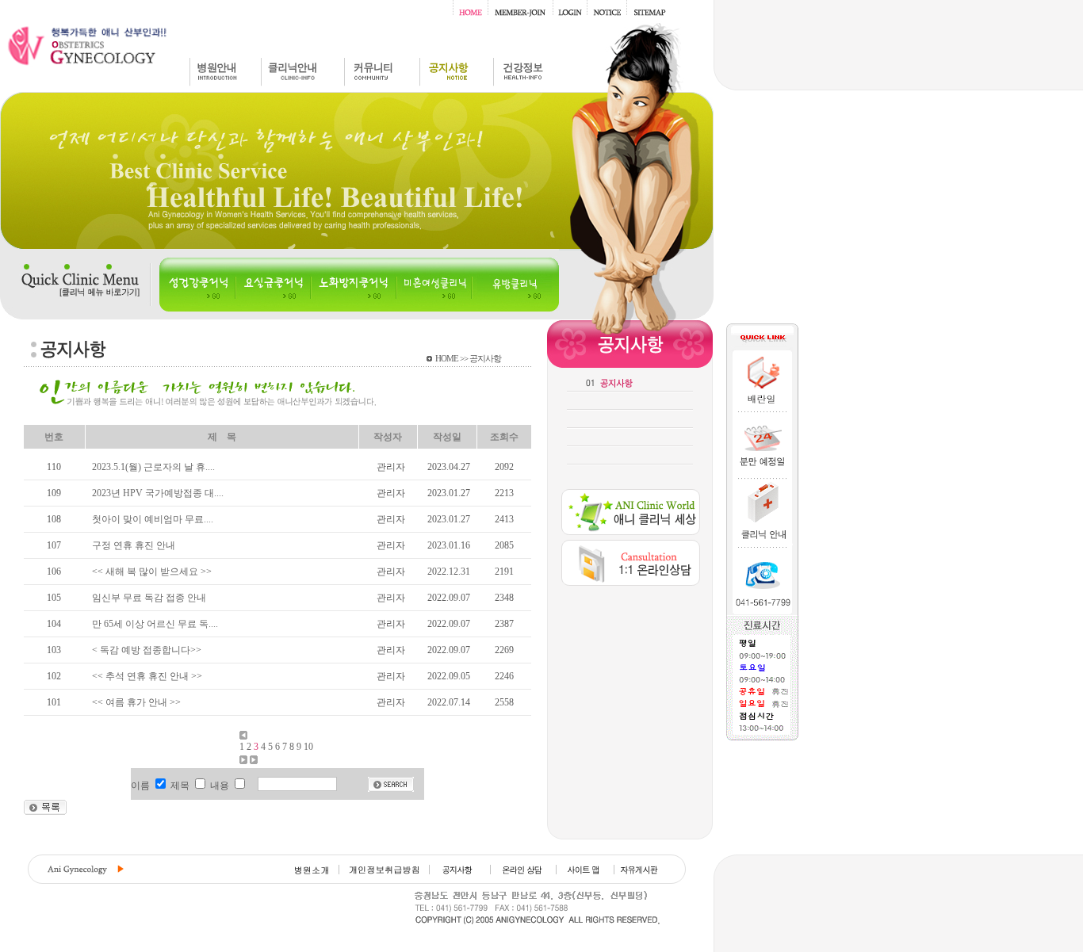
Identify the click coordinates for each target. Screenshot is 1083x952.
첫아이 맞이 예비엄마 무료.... (152, 519)
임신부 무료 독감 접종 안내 (149, 597)
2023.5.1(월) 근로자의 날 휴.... (153, 466)
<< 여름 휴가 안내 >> (136, 702)
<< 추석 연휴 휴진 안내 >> (147, 676)
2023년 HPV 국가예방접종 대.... (158, 493)
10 (308, 746)
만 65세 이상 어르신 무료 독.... (155, 623)
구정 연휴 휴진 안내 (133, 545)
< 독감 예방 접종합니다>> (146, 650)
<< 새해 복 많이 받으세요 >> (152, 571)
